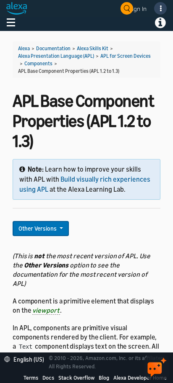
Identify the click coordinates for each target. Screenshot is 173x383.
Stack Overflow (76, 377)
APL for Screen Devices (125, 56)
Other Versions (38, 228)
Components (38, 63)
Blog (104, 377)
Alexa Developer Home (140, 377)
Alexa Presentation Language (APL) (56, 56)
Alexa (24, 48)
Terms (31, 377)
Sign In (138, 8)
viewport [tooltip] (46, 310)
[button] (26, 358)
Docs (48, 377)
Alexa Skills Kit (92, 48)
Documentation (53, 48)
